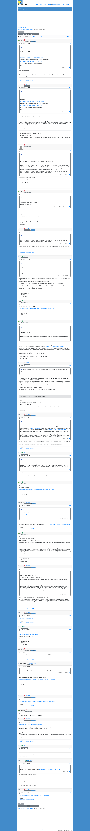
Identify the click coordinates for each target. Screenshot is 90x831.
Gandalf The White (32, 663)
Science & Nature (29, 29)
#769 (70, 666)
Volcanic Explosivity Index (34, 345)
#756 (70, 259)
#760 (70, 417)
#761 (70, 455)
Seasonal (54, 4)
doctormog (28, 40)
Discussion (23, 29)
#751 (70, 43)
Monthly (49, 4)
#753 (70, 150)
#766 (70, 615)
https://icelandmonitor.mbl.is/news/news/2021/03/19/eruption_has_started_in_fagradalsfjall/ (37, 679)
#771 (70, 712)
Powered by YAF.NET (50, 829)
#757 (70, 303)
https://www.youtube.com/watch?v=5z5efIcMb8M (60, 524)
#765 (70, 569)
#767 (70, 629)
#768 (70, 652)
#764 (70, 535)
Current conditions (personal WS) (26, 80)
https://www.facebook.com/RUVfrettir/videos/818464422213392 (31, 724)
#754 (70, 194)
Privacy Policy (42, 829)
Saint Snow (28, 84)
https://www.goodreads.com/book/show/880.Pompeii (31, 61)
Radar (41, 4)
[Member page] (71, 4)
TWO (19, 9)
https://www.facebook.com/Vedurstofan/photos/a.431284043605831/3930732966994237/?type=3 (38, 701)
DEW (24, 321)
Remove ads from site (22, 27)
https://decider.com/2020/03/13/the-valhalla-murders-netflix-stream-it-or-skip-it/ (34, 546)
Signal (37, 4)
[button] (23, 9)
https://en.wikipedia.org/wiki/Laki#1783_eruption (55, 346)
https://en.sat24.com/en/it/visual (25, 618)
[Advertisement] (45, 18)
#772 (70, 722)
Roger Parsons (30, 760)
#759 (70, 365)
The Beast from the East (30, 144)
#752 (70, 87)
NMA (24, 256)
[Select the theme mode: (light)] (70, 9)
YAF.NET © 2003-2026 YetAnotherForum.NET (63, 829)
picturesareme (30, 710)
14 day (45, 4)
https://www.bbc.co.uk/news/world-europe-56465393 (48, 751)
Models (58, 4)
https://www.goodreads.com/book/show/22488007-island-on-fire (33, 57)
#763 (70, 505)
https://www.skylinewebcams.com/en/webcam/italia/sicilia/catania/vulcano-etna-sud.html (36, 308)
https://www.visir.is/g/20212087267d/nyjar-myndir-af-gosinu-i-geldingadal (33, 795)
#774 (70, 763)
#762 (70, 485)
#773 (70, 748)
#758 (70, 324)
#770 (70, 699)
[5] (39, 345)
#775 (70, 792)
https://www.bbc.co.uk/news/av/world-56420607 (28, 634)
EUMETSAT (64, 4)
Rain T (68, 4)
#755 (70, 231)
